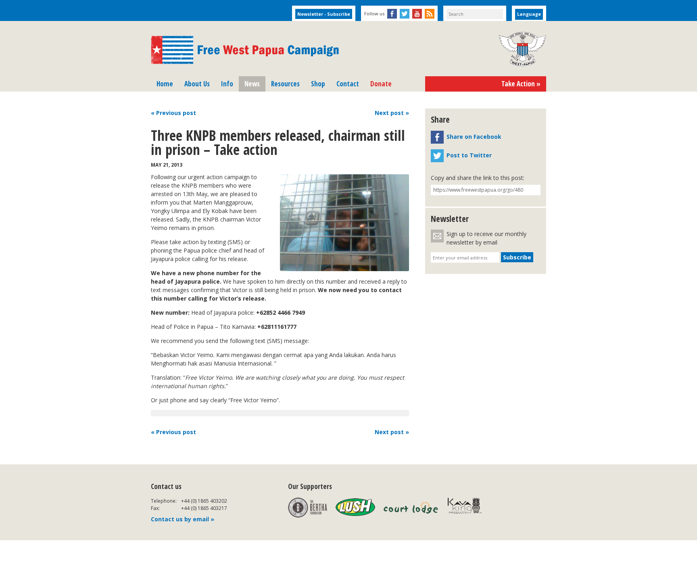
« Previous (173, 113)
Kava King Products (469, 507)
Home (165, 83)
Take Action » (520, 83)
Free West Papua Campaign (245, 50)
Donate (381, 83)
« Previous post (173, 432)
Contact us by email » (182, 519)
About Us (197, 83)
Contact (347, 83)
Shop (318, 83)
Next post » (392, 432)
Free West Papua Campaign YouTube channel (417, 14)
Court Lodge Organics (411, 507)
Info (227, 83)
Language (529, 14)
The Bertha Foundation (307, 507)
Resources (285, 83)
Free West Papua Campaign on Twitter (404, 14)
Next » (392, 113)
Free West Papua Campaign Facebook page (392, 14)
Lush (355, 507)
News (252, 83)
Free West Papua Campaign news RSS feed (429, 14)
